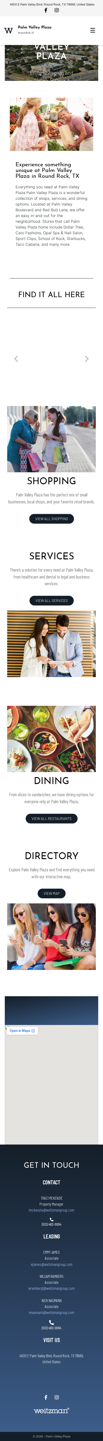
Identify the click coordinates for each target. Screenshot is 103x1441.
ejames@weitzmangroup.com (51, 1264)
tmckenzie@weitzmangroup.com (51, 1209)
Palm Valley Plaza (35, 27)
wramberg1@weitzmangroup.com (51, 1288)
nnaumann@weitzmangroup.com (51, 1312)
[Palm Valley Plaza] (8, 31)
